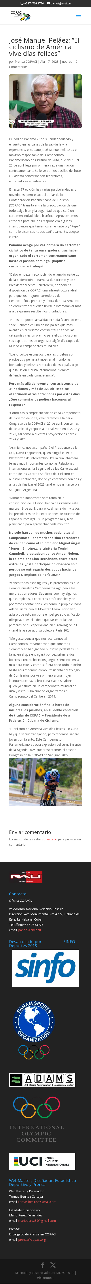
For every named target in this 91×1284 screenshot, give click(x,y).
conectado (49, 839)
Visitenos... (45, 1278)
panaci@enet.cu (29, 930)
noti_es (67, 61)
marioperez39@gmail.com (37, 1220)
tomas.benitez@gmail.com (37, 1202)
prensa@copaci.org (32, 1239)
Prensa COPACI (26, 61)
